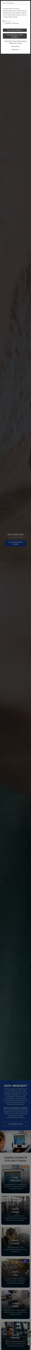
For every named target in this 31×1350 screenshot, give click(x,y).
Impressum (15, 49)
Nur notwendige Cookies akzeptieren (15, 36)
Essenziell (8, 21)
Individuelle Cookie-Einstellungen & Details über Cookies (15, 42)
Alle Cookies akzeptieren (15, 30)
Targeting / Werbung (11, 23)
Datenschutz (15, 46)
